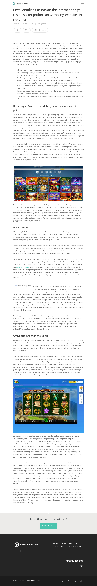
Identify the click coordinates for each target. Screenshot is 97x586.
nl (17, 551)
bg (22, 551)
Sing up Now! (48, 526)
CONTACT (78, 546)
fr (15, 551)
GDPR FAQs (70, 546)
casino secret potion (23, 267)
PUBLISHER (63, 543)
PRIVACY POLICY (59, 546)
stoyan (17, 24)
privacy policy (36, 580)
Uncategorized (41, 24)
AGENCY (71, 543)
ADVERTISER (54, 543)
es (19, 551)
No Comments (41, 30)
